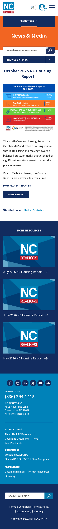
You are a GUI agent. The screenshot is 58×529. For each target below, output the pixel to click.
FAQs (35, 438)
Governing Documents (17, 438)
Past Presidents (13, 443)
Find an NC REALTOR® (17, 459)
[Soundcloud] (48, 383)
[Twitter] (33, 383)
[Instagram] (18, 383)
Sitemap (39, 511)
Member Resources (38, 471)
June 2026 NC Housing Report (23, 315)
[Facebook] (10, 383)
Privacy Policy (41, 506)
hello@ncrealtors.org (17, 413)
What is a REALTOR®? (16, 454)
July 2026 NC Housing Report (23, 272)
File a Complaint (41, 459)
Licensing (10, 476)
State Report (16, 194)
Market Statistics (34, 210)
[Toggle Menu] (52, 7)
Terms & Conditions (20, 506)
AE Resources (25, 434)
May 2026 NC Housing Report (23, 358)
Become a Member (15, 471)
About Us (10, 434)
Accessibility (24, 511)
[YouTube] (40, 383)
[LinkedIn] (25, 383)
